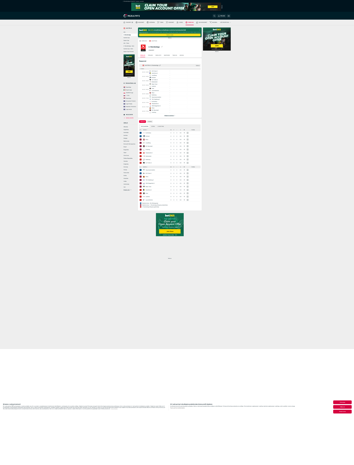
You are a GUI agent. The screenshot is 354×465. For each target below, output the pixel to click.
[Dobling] (144, 149)
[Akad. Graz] (144, 187)
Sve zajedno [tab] (144, 126)
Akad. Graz (148, 186)
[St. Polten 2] (144, 163)
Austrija (154, 41)
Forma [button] (193, 129)
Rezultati (158, 55)
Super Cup (126, 40)
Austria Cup (127, 37)
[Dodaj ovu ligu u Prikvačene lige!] (161, 46)
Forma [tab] (150, 121)
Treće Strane (114, 408)
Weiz (147, 176)
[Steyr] (144, 139)
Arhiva (182, 55)
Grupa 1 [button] (145, 129)
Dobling (148, 149)
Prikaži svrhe (342, 411)
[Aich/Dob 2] (144, 190)
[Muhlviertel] (144, 156)
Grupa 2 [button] (145, 167)
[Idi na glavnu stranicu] (136, 15)
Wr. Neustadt (149, 146)
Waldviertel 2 (149, 153)
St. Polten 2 (149, 163)
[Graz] (144, 193)
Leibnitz (148, 196)
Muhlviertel (148, 156)
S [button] (180, 129)
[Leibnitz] (144, 197)
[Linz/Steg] (144, 143)
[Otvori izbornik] (229, 16)
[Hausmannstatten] (144, 170)
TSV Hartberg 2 (150, 180)
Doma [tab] (153, 126)
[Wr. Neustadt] (144, 146)
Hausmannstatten (150, 170)
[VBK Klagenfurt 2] (144, 183)
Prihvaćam (342, 402)
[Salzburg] (144, 159)
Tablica (174, 55)
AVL (125, 32)
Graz (147, 193)
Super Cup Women (129, 51)
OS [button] (171, 129)
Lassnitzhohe (149, 200)
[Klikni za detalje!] (170, 72)
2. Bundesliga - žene (129, 46)
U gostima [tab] (161, 126)
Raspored (167, 55)
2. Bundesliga (127, 35)
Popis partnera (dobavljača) (177, 408)
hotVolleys (148, 133)
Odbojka (144, 41)
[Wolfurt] (144, 136)
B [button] (184, 129)
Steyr (147, 139)
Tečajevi (150, 55)
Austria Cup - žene (128, 48)
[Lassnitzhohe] (144, 200)
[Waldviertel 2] (144, 153)
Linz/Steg (148, 143)
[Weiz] (144, 177)
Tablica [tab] (142, 121)
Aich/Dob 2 (149, 190)
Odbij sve (342, 407)
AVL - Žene (126, 43)
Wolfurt (148, 136)
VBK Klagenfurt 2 (150, 183)
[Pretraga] (214, 16)
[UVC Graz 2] (144, 173)
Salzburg (148, 159)
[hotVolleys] (144, 133)
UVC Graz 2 (148, 173)
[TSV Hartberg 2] (144, 180)
